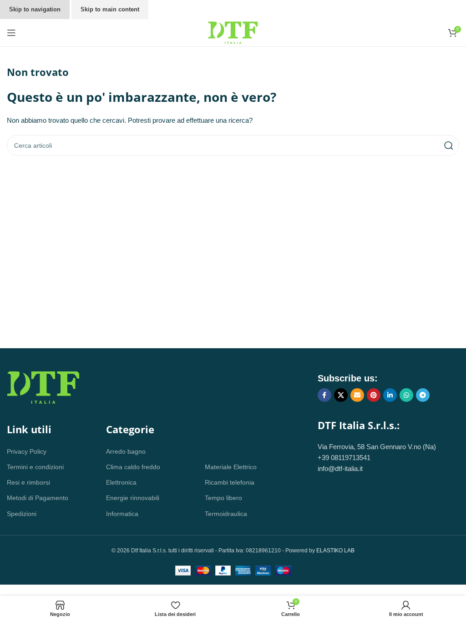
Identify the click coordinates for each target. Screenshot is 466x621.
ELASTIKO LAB (335, 550)
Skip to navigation (35, 9)
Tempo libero (223, 497)
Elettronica (121, 482)
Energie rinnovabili (132, 497)
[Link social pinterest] (373, 395)
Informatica (122, 513)
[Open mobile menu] (11, 33)
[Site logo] (233, 32)
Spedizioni (21, 513)
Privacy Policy (26, 451)
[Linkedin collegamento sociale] (390, 395)
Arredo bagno (126, 451)
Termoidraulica (226, 513)
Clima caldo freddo (133, 467)
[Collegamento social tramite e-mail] (357, 395)
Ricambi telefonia (229, 482)
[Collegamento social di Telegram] (423, 395)
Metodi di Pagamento (37, 497)
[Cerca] (448, 145)
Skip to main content (110, 9)
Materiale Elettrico (231, 467)
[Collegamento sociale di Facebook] (324, 395)
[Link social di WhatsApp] (406, 395)
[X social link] (341, 395)
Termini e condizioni (35, 467)
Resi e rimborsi (28, 482)
